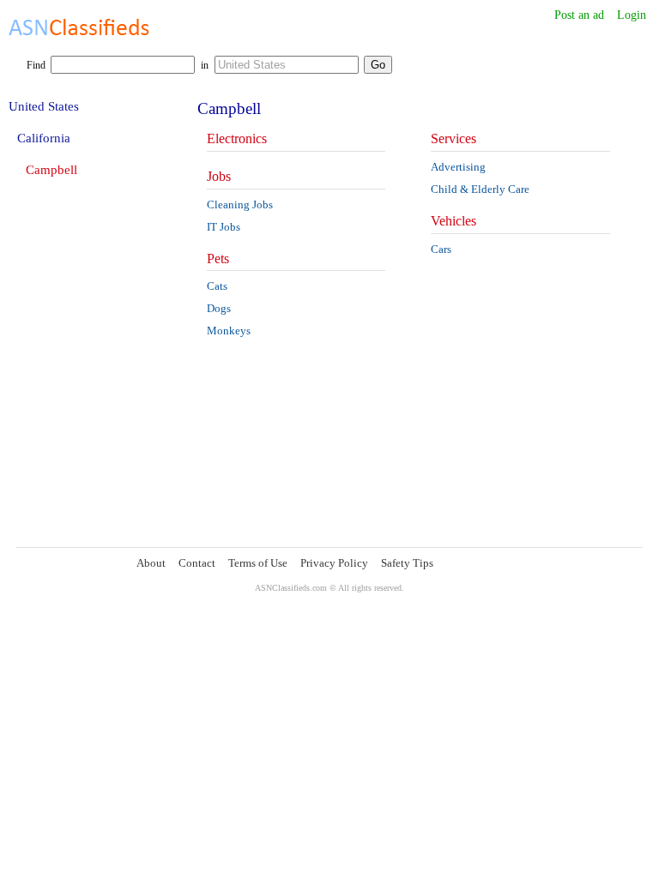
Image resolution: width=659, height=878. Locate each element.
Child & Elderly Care (480, 189)
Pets (218, 258)
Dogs (219, 308)
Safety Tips (407, 562)
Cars (441, 249)
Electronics (237, 138)
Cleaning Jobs (240, 204)
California (43, 138)
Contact (196, 562)
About (151, 562)
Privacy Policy (334, 562)
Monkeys (229, 330)
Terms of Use (257, 562)
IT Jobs (223, 226)
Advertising (458, 166)
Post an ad (579, 15)
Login (631, 15)
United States (44, 106)
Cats (217, 286)
